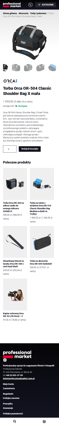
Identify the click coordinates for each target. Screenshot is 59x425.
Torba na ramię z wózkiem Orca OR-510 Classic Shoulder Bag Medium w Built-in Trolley (40, 208)
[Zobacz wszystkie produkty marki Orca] (10, 81)
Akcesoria (23, 13)
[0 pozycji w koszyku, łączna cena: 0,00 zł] (44, 421)
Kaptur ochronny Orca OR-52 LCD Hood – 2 (13, 315)
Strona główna (10, 13)
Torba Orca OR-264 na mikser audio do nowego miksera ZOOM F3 (13, 207)
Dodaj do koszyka (29, 149)
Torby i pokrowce (38, 13)
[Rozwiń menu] (30, 4)
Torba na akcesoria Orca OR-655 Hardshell (41, 262)
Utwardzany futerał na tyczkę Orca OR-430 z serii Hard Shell (13, 264)
